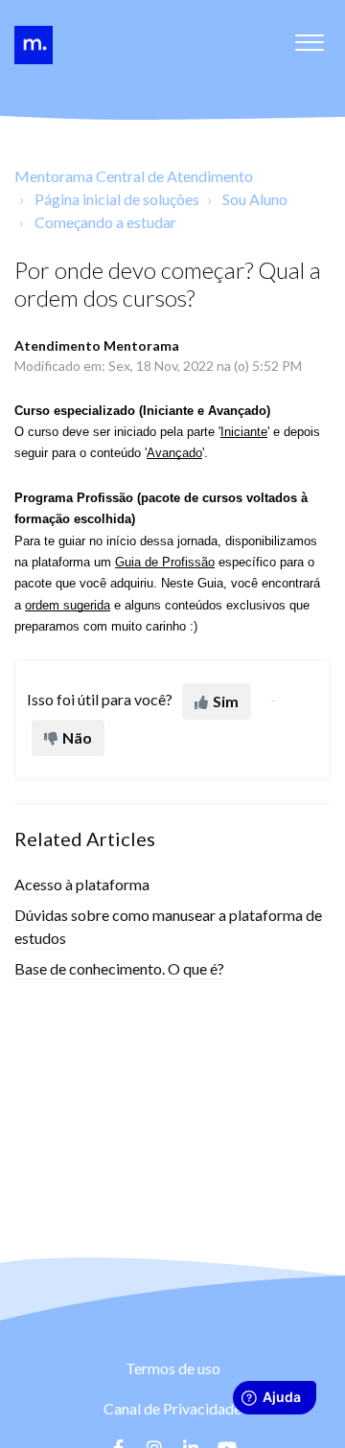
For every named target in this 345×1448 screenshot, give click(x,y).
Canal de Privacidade (173, 1408)
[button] (309, 37)
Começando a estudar (105, 222)
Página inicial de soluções (116, 199)
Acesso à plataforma (82, 884)
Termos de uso (173, 1368)
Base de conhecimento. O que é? (119, 968)
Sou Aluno (255, 199)
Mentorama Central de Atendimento (133, 176)
